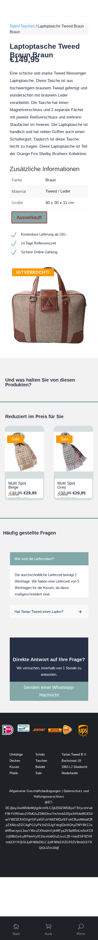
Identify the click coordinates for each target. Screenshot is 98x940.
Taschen (27, 26)
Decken (15, 760)
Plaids (14, 773)
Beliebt (40, 767)
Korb (48, 934)
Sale (38, 773)
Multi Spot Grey (66, 485)
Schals (40, 754)
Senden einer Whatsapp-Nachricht (49, 691)
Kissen (14, 767)
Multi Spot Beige (17, 485)
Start (14, 26)
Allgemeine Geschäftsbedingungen (35, 791)
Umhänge (16, 754)
